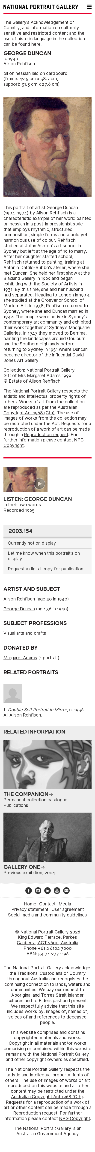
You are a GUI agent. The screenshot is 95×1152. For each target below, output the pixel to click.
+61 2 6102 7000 (55, 948)
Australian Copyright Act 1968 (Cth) (40, 410)
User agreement (67, 909)
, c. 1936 (46, 709)
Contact (47, 904)
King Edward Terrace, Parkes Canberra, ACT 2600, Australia (47, 940)
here (36, 44)
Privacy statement (29, 909)
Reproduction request (46, 434)
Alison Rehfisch (19, 63)
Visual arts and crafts (24, 633)
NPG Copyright (74, 1118)
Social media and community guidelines (47, 915)
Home (30, 904)
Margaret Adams (20, 657)
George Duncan (19, 609)
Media (65, 904)
